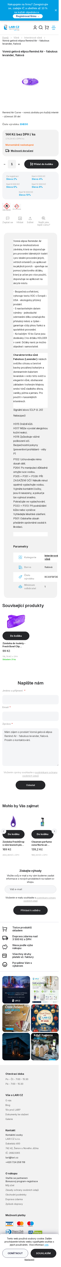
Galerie (9, 1119)
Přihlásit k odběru (30, 910)
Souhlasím (43, 1253)
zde (46, 1244)
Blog (7, 1105)
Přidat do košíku (43, 164)
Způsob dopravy (14, 1204)
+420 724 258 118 (15, 1162)
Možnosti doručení (22, 150)
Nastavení (29, 1259)
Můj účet (9, 1185)
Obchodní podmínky (15, 1194)
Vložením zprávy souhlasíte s (30, 774)
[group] (16, 835)
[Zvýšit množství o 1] (19, 164)
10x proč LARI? (12, 1109)
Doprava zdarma (14, 1199)
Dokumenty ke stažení (16, 1114)
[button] (14, 834)
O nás (8, 1100)
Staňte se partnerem (16, 1178)
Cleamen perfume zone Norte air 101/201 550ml (41, 843)
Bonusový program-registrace (21, 1181)
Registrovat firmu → (28, 16)
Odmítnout (15, 1253)
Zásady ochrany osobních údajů (22, 1190)
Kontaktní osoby (14, 1134)
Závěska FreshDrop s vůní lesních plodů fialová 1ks (14, 843)
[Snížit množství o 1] (4, 164)
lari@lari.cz (11, 1157)
